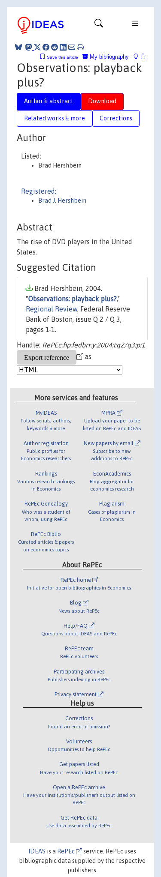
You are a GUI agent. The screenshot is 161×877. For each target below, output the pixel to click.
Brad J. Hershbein (62, 200)
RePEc (66, 851)
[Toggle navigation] (99, 25)
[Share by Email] (71, 47)
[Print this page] (80, 47)
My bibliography (108, 57)
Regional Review (51, 309)
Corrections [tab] (116, 118)
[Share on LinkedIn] (63, 47)
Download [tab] (102, 101)
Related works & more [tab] (54, 118)
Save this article (62, 57)
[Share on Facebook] (46, 47)
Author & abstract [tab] (48, 101)
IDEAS (37, 851)
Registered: (38, 191)
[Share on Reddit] (54, 47)
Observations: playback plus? (72, 298)
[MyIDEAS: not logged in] (138, 57)
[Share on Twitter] (37, 47)
